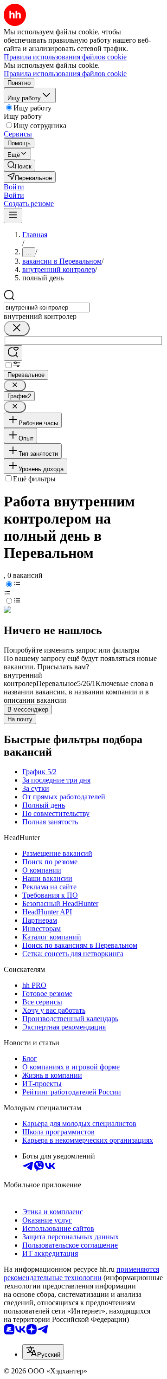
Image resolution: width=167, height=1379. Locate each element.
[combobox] (47, 307)
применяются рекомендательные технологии (81, 1273)
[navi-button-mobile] (13, 215)
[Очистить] (17, 328)
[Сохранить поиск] (13, 353)
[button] (14, 187)
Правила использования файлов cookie (65, 74)
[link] (19, 165)
